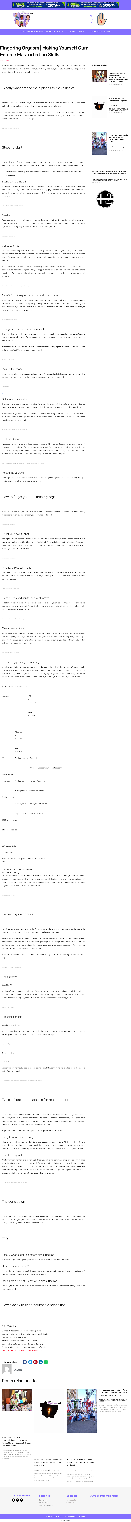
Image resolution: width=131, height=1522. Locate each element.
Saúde (33, 32)
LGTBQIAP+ (107, 32)
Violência (62, 32)
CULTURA (68, 32)
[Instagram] (21, 1500)
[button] (25, 1362)
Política (27, 32)
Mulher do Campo (42, 32)
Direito (74, 32)
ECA (89, 32)
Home (22, 32)
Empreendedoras (97, 32)
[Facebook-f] (13, 1500)
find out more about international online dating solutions (22, 1350)
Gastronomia (82, 32)
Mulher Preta (53, 32)
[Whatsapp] (17, 1500)
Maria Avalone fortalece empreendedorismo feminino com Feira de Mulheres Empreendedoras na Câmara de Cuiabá (118, 77)
